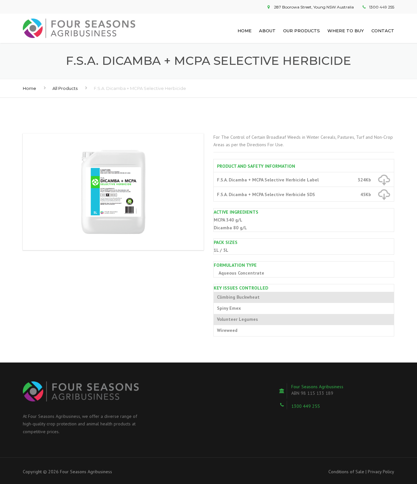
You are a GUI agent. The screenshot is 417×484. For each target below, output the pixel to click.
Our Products (301, 30)
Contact (382, 30)
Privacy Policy (381, 472)
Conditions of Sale (346, 472)
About (267, 30)
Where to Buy (345, 30)
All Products (65, 88)
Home (244, 30)
